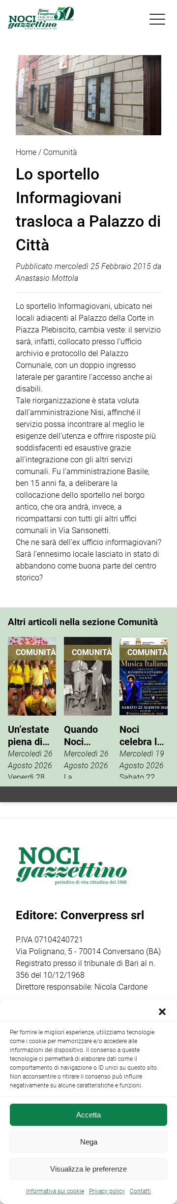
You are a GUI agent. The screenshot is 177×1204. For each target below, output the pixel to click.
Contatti (140, 1191)
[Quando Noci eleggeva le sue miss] (88, 708)
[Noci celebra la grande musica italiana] (143, 708)
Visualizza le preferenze (88, 1169)
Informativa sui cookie (55, 1191)
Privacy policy (107, 1191)
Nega (88, 1142)
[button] (162, 1012)
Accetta (88, 1115)
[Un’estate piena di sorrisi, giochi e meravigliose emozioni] (32, 708)
